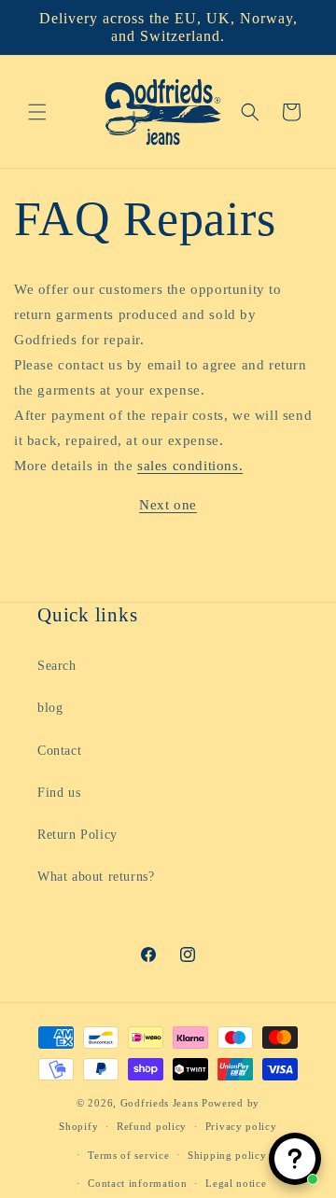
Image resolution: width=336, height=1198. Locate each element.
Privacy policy (241, 1126)
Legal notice (235, 1183)
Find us (58, 793)
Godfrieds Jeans (159, 1102)
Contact (59, 751)
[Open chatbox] (295, 1159)
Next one (168, 504)
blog (50, 708)
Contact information (137, 1183)
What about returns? (95, 877)
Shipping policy (227, 1155)
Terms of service (128, 1155)
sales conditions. (190, 465)
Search (57, 666)
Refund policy (152, 1126)
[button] (37, 111)
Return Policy (77, 835)
